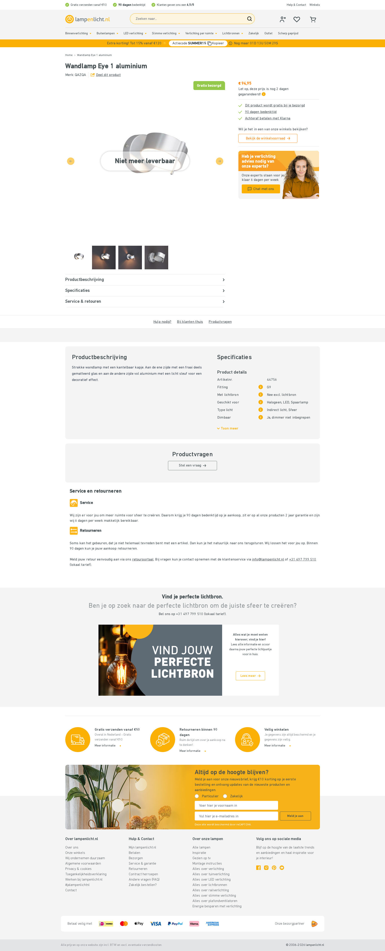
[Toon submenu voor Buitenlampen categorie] (117, 33)
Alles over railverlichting (210, 890)
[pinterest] (274, 867)
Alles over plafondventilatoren (214, 901)
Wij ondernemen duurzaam (85, 858)
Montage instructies (207, 863)
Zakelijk (253, 33)
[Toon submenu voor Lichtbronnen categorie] (242, 33)
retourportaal (143, 559)
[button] (192, 43)
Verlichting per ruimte (199, 33)
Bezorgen (136, 858)
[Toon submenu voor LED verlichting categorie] (145, 33)
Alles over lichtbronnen (209, 885)
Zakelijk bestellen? (143, 885)
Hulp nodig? (162, 322)
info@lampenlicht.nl (268, 559)
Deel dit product (108, 75)
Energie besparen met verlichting (217, 906)
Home (69, 55)
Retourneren (138, 869)
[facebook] (258, 867)
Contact (71, 890)
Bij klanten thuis (190, 322)
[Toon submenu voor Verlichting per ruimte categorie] (216, 33)
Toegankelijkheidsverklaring (86, 874)
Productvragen (220, 322)
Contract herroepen (143, 874)
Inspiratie (199, 853)
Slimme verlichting (164, 33)
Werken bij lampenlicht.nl (84, 879)
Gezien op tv (201, 858)
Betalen (134, 853)
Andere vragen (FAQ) (144, 879)
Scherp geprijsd (288, 33)
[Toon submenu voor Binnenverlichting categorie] (90, 33)
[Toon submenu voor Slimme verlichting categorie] (179, 33)
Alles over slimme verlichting (214, 896)
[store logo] (87, 19)
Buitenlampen (106, 33)
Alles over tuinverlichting (210, 874)
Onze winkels (75, 853)
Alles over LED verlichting (211, 879)
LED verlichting (133, 33)
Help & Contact (296, 5)
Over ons (72, 847)
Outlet (268, 33)
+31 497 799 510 (302, 559)
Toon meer (229, 428)
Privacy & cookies (78, 869)
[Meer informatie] (230, 43)
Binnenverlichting (76, 33)
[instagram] (266, 867)
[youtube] (282, 867)
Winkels (314, 5)
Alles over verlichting (208, 869)
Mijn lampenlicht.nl (142, 847)
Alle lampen (201, 847)
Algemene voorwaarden (83, 863)
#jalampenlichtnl (77, 885)
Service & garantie (142, 863)
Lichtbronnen (231, 33)
